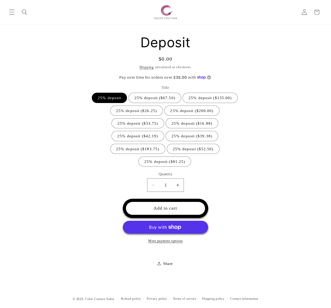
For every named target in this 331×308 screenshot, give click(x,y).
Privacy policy (157, 299)
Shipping (146, 67)
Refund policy (131, 299)
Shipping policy (213, 299)
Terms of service (184, 299)
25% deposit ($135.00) (210, 98)
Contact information (244, 299)
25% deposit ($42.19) (137, 136)
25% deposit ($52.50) (193, 148)
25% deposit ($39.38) (191, 136)
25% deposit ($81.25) (164, 161)
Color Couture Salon (99, 299)
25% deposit (109, 98)
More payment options (165, 240)
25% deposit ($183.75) (137, 148)
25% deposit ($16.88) (191, 123)
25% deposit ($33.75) (137, 123)
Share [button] (168, 263)
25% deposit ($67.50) (154, 98)
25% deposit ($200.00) (191, 110)
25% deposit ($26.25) (136, 110)
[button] (12, 12)
